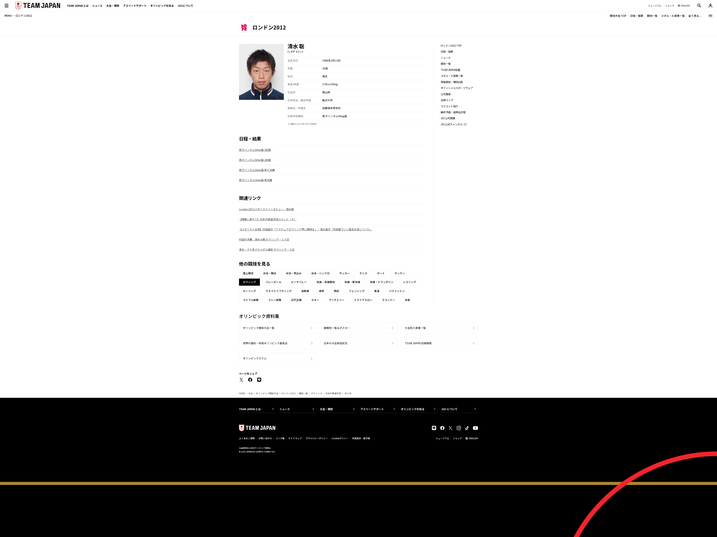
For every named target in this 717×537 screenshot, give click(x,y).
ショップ (457, 438)
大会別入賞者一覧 (415, 328)
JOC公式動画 (448, 118)
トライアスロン (363, 300)
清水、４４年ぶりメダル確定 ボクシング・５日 (266, 249)
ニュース (97, 5)
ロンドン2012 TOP (451, 45)
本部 (407, 300)
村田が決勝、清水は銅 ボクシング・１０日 (264, 239)
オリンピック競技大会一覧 (258, 328)
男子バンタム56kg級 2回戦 (255, 160)
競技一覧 (652, 16)
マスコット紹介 (449, 106)
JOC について (449, 409)
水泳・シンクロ (320, 273)
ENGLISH (473, 438)
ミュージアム (442, 438)
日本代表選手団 (333, 393)
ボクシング (316, 393)
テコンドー (388, 300)
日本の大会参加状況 (335, 343)
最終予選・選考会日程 (453, 112)
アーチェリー (336, 300)
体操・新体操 (352, 282)
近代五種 (296, 300)
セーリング (249, 291)
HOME (242, 393)
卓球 (321, 291)
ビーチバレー (299, 282)
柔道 (376, 291)
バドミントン (397, 291)
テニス (363, 273)
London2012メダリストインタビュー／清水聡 (266, 209)
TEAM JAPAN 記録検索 (418, 343)
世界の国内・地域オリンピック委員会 (265, 343)
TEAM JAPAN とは (250, 409)
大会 (250, 393)
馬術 (336, 291)
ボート (381, 273)
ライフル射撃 (251, 300)
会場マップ (447, 100)
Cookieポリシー (340, 438)
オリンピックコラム (254, 358)
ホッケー (400, 273)
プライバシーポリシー (316, 438)
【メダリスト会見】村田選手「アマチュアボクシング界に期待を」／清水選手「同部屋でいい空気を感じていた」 (305, 229)
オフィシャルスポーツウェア (457, 88)
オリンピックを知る (162, 5)
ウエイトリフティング (279, 291)
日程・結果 (636, 16)
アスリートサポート (135, 5)
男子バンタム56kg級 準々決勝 (257, 170)
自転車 (305, 291)
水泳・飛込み (294, 273)
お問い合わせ (265, 438)
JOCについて (185, 5)
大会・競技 (326, 409)
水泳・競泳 (269, 273)
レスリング (409, 282)
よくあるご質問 (247, 438)
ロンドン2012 (289, 393)
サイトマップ (295, 438)
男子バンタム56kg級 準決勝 (255, 180)
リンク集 (280, 438)
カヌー (315, 300)
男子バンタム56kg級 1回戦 (255, 150)
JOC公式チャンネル (452, 124)
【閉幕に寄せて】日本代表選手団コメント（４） (268, 219)
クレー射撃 (274, 300)
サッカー (344, 273)
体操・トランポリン (381, 282)
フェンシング (356, 291)
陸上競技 (248, 273)
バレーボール (273, 282)
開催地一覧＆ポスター (337, 328)
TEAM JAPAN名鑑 (450, 70)
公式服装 (446, 94)
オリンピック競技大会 (267, 393)
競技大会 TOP (618, 16)
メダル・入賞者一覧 (673, 16)
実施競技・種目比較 (452, 82)
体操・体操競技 (325, 282)
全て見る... (694, 16)
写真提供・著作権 (361, 438)
